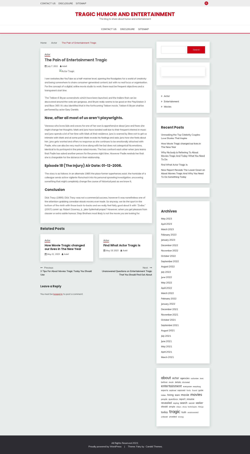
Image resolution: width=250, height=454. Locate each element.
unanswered (193, 412)
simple (172, 406)
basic (202, 378)
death (171, 382)
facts (189, 390)
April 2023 (166, 223)
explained (172, 390)
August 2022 (168, 266)
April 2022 (166, 287)
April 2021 (166, 351)
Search (196, 49)
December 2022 (169, 245)
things (201, 407)
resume (190, 399)
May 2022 (166, 282)
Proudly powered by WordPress (105, 446)
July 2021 (166, 335)
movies (196, 394)
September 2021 (170, 325)
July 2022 (166, 271)
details (178, 382)
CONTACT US (48, 3)
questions (173, 399)
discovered (186, 382)
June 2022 (166, 277)
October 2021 (168, 319)
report (182, 399)
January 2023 (168, 239)
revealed (166, 402)
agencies (185, 378)
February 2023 (169, 234)
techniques (192, 407)
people (164, 399)
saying (176, 403)
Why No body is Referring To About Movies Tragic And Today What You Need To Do (183, 156)
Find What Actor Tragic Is (121, 245)
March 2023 (167, 229)
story (184, 407)
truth (183, 412)
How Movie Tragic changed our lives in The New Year (65, 247)
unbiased (164, 417)
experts (164, 390)
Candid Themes (154, 446)
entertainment (171, 386)
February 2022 (169, 298)
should (164, 406)
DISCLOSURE (65, 3)
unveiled (173, 416)
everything (197, 387)
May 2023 (166, 218)
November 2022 (169, 250)
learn (177, 395)
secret (191, 403)
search (183, 402)
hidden (163, 395)
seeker (199, 402)
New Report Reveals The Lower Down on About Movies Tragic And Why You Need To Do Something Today (183, 173)
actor (175, 378)
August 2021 (168, 330)
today (164, 412)
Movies (167, 106)
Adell (64, 66)
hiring (170, 394)
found (194, 390)
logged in (58, 294)
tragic (174, 411)
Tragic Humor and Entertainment (125, 14)
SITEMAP (81, 3)
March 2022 (167, 293)
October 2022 (168, 255)
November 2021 (169, 314)
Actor (47, 54)
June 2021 (166, 341)
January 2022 (168, 303)
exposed (181, 390)
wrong (180, 417)
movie (185, 395)
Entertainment (171, 101)
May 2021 (166, 346)
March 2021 (167, 357)
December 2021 (169, 309)
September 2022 (170, 261)
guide (200, 390)
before (164, 382)
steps (178, 407)
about (166, 377)
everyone (187, 386)
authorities (195, 378)
